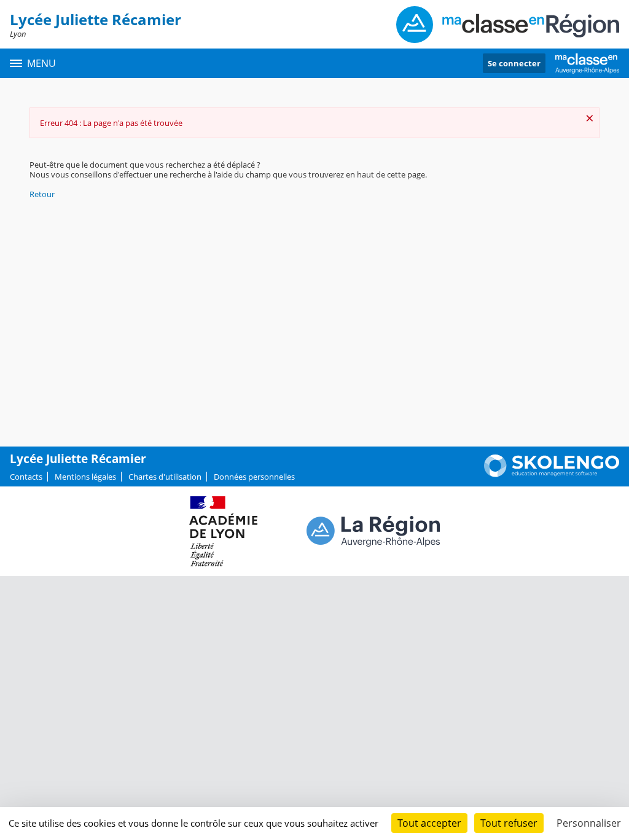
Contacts (26, 477)
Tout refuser (508, 823)
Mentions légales (85, 477)
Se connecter (514, 63)
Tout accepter (429, 823)
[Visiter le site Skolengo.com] (551, 474)
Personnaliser (589, 823)
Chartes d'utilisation (164, 477)
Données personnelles (254, 477)
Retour (42, 194)
